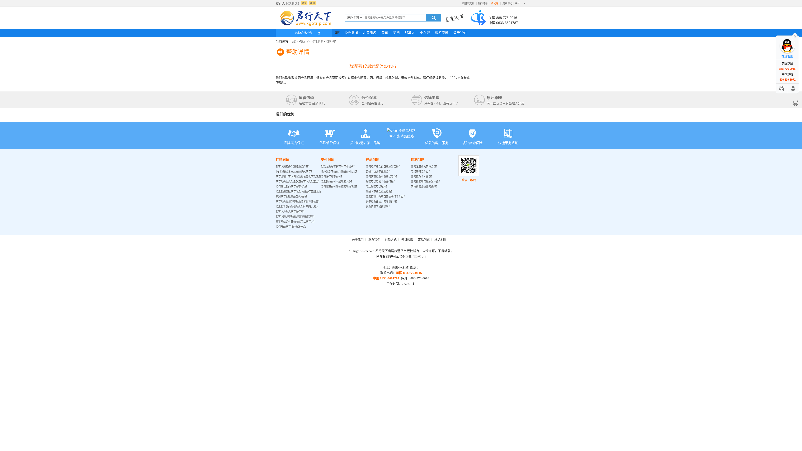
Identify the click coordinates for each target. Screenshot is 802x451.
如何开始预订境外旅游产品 (291, 226)
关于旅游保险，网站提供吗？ (382, 201)
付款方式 (391, 239)
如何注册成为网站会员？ (425, 166)
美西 (396, 32)
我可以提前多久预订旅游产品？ (293, 166)
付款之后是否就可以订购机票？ (338, 166)
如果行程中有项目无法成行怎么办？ (386, 196)
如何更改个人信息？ (422, 176)
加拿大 (410, 32)
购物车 (495, 3)
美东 (384, 32)
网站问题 (417, 159)
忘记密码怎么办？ (421, 171)
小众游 (425, 32)
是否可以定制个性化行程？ (381, 181)
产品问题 (372, 159)
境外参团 (351, 32)
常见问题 (424, 239)
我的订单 (483, 3)
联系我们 (374, 239)
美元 (517, 3)
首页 (337, 32)
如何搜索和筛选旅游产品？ (426, 181)
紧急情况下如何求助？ (378, 206)
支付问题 (327, 159)
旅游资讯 (441, 32)
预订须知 (407, 239)
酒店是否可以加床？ (377, 186)
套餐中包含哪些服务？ (378, 171)
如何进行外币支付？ (332, 176)
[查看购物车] (795, 101)
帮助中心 (305, 41)
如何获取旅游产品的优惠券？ (382, 176)
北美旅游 (369, 32)
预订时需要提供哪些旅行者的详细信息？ (298, 201)
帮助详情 (331, 41)
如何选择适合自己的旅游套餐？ (383, 166)
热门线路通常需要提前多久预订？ (294, 171)
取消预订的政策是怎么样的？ (292, 196)
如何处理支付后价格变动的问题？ (339, 186)
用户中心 (508, 3)
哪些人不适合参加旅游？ (379, 191)
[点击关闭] (794, 35)
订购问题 (318, 41)
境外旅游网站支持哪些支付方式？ (339, 171)
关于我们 (460, 32)
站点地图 (440, 239)
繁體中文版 (468, 3)
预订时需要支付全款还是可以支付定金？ (298, 181)
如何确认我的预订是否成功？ (292, 186)
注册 (312, 3)
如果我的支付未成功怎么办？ (337, 181)
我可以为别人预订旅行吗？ (291, 211)
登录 (304, 3)
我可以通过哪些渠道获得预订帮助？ (296, 216)
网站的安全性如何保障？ (425, 186)
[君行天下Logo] (307, 25)
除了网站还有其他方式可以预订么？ (296, 221)
